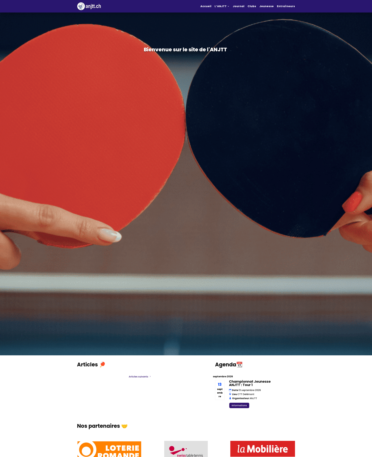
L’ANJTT (221, 6)
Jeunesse (266, 6)
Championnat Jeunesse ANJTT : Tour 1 (250, 383)
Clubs (252, 6)
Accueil (205, 6)
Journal (238, 6)
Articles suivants (138, 376)
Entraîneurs (286, 6)
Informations (239, 405)
